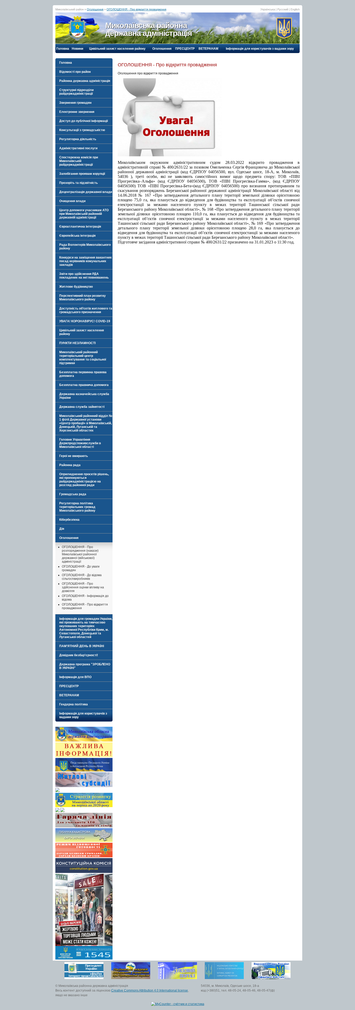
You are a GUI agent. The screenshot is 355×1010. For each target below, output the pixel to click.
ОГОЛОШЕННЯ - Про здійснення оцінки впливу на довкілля (83, 587)
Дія (61, 529)
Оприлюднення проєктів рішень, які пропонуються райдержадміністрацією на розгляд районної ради (84, 479)
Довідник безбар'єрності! (78, 655)
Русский (282, 9)
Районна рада (70, 465)
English (295, 9)
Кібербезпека (69, 520)
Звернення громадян (75, 103)
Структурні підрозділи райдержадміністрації (76, 91)
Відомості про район (75, 72)
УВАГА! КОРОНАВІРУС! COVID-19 (84, 321)
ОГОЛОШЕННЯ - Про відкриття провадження (136, 9)
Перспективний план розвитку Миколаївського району (82, 297)
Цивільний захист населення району (117, 48)
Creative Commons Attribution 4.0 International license (149, 990)
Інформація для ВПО (75, 677)
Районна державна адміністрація (84, 81)
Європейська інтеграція (77, 235)
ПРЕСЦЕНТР (185, 48)
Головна (62, 48)
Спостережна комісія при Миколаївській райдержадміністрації (78, 161)
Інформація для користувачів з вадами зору (260, 48)
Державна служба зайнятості (81, 407)
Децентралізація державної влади (85, 192)
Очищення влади (72, 201)
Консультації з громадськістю (82, 130)
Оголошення (95, 9)
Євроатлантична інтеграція (80, 226)
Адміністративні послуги (78, 148)
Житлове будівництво (76, 286)
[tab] (84, 71)
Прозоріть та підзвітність (78, 183)
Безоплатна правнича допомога (84, 385)
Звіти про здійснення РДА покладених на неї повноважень (84, 275)
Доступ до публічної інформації (83, 121)
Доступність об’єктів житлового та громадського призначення (85, 310)
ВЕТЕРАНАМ (208, 48)
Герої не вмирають (73, 456)
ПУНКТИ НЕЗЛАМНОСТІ (77, 343)
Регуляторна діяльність (77, 139)
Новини (77, 48)
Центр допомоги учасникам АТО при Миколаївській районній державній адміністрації (84, 213)
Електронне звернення (76, 112)
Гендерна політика (73, 704)
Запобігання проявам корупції (82, 174)
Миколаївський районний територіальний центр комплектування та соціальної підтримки (82, 357)
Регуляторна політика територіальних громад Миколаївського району (77, 506)
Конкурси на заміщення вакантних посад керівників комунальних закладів (85, 261)
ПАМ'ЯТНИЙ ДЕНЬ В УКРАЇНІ (81, 646)
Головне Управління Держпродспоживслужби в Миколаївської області (80, 443)
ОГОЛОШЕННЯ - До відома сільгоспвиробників (82, 577)
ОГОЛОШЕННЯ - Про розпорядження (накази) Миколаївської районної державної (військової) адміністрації (80, 554)
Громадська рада (72, 494)
